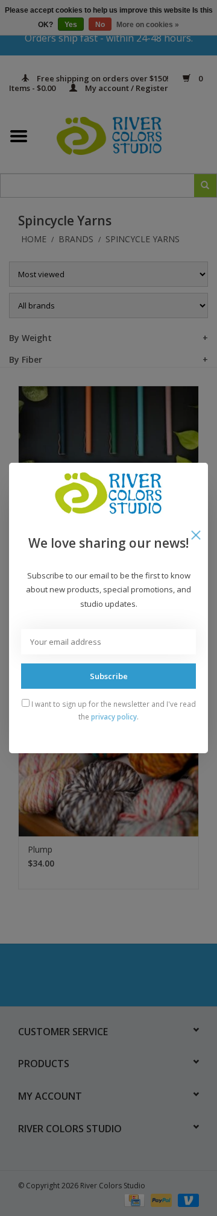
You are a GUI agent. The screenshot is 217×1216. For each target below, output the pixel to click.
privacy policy (114, 716)
